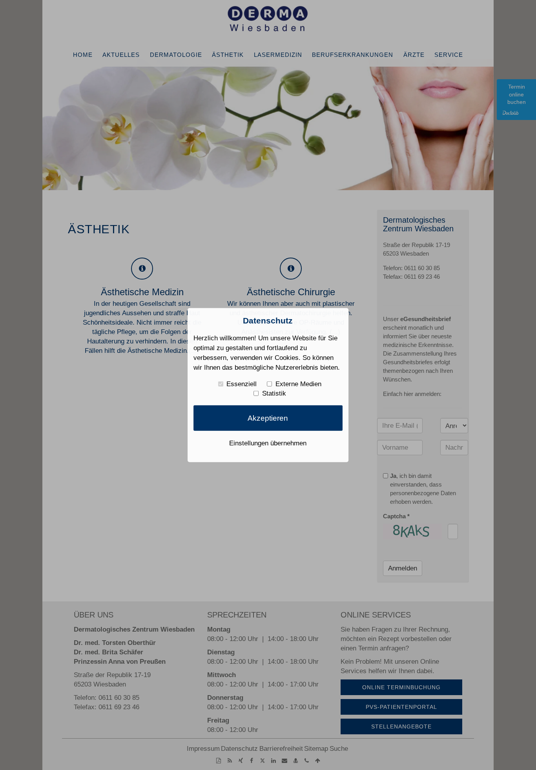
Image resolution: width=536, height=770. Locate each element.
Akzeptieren (268, 418)
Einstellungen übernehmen (267, 443)
